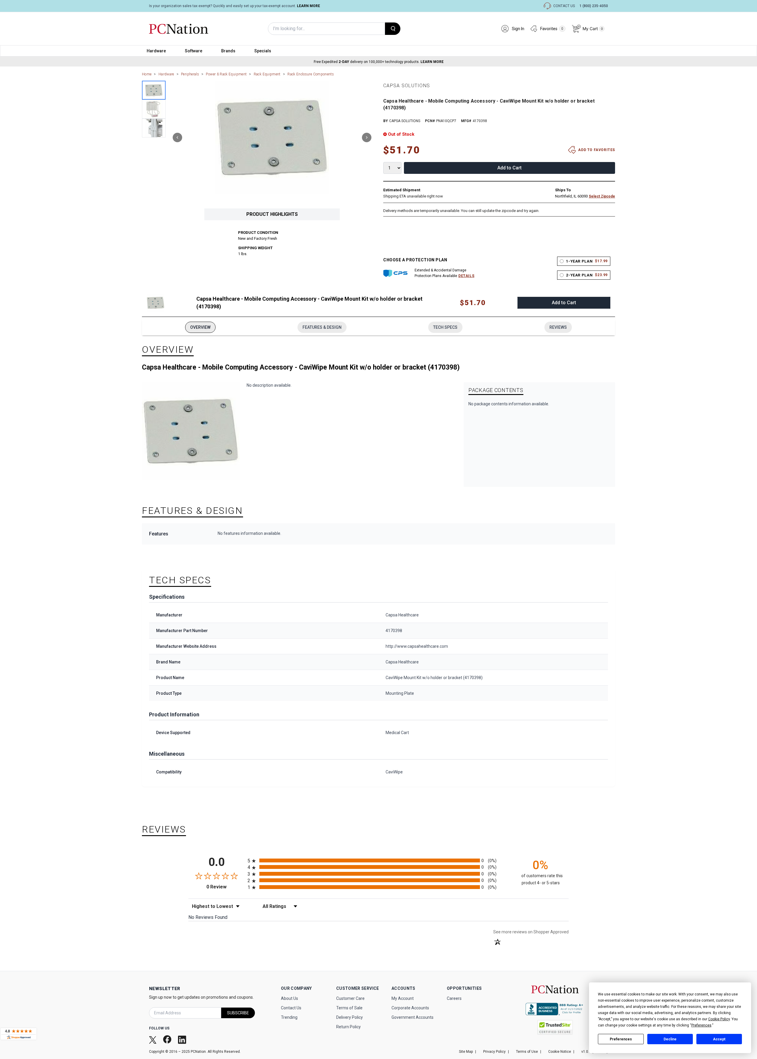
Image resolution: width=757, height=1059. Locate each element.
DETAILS (466, 276)
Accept (719, 1039)
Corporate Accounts (410, 1007)
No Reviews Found (207, 917)
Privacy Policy (494, 1052)
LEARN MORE (308, 6)
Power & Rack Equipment (226, 74)
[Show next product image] (366, 137)
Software (193, 50)
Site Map (466, 1052)
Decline (670, 1039)
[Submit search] (392, 28)
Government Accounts (413, 1017)
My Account (403, 998)
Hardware (156, 50)
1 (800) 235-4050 (594, 6)
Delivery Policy (349, 1017)
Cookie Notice (559, 1052)
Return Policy (348, 1026)
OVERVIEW (200, 327)
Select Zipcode (602, 196)
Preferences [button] (701, 1025)
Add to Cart (509, 168)
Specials (262, 50)
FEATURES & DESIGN (322, 327)
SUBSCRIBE (238, 1013)
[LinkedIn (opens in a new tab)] (182, 1039)
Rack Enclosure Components (310, 74)
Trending (289, 1017)
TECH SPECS (445, 327)
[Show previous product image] (177, 137)
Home (146, 74)
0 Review (225, 887)
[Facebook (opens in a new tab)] (167, 1039)
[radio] (378, 860)
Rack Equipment (267, 74)
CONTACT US (564, 6)
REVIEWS (558, 327)
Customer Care (350, 998)
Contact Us (291, 1007)
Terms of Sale (349, 1007)
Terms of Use (527, 1052)
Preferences (621, 1039)
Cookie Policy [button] (719, 1019)
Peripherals (190, 74)
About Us (289, 998)
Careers (454, 998)
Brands (228, 50)
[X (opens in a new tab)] (153, 1039)
